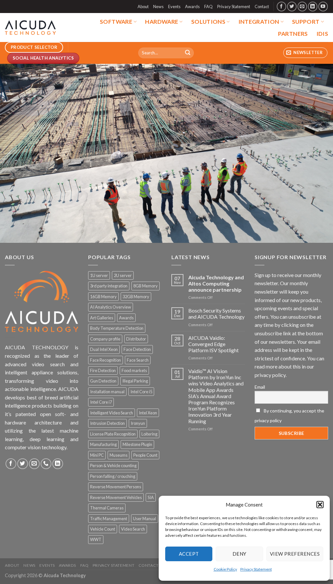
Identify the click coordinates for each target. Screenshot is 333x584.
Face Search (138, 360)
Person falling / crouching (112, 476)
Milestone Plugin (137, 444)
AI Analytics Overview (110, 307)
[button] (320, 504)
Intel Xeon (148, 412)
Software (116, 21)
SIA (151, 497)
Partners (293, 33)
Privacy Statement (256, 569)
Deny (239, 554)
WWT (95, 539)
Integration (258, 21)
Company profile (105, 338)
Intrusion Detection (107, 423)
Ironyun (138, 423)
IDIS (322, 33)
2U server (123, 275)
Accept (189, 554)
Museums (118, 455)
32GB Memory (136, 296)
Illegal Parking (135, 380)
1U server (99, 275)
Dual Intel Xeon (104, 349)
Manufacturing (103, 444)
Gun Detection (103, 380)
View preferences (295, 554)
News (158, 6)
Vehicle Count (102, 529)
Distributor (136, 338)
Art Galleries (101, 317)
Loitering (149, 434)
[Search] (187, 52)
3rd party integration (108, 285)
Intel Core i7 (101, 402)
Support (305, 21)
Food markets (134, 370)
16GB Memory (103, 296)
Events (174, 6)
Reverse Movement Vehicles (116, 497)
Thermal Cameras (107, 507)
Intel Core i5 (141, 391)
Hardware (161, 21)
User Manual (144, 518)
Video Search (133, 529)
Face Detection (137, 349)
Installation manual (107, 391)
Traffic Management (108, 518)
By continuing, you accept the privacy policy (289, 415)
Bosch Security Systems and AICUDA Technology (216, 313)
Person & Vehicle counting (113, 465)
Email (260, 387)
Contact (262, 6)
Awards (192, 6)
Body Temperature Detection (116, 328)
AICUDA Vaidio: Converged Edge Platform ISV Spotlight (213, 344)
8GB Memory (145, 285)
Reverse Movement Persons (115, 486)
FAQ (208, 6)
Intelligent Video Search (111, 412)
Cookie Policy (225, 569)
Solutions (208, 21)
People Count (145, 455)
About (143, 6)
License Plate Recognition (113, 434)
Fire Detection (103, 370)
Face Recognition (105, 360)
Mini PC (97, 455)
